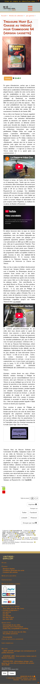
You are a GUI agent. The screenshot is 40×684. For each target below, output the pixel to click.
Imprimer (31, 504)
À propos (4, 566)
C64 (21, 538)
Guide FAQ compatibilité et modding (15, 628)
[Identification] (34, 676)
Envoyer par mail (29, 523)
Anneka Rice (27, 293)
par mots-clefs (8, 619)
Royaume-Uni (8, 539)
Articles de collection (16, 16)
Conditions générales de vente (13, 570)
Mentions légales (9, 569)
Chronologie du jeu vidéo (11, 625)
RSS (4, 673)
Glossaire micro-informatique (13, 627)
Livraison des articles (10, 572)
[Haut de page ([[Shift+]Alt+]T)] (38, 682)
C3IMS (34, 680)
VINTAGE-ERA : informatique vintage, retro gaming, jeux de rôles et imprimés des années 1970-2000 (18, 663)
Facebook (33, 512)
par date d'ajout (8, 617)
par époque (7, 615)
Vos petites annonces (10, 634)
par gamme (30, 16)
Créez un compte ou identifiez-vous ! (21, 1)
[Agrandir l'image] (16, 55)
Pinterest (34, 518)
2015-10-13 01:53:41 (8, 543)
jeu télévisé (18, 539)
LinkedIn (24, 518)
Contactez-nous (7, 580)
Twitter (24, 512)
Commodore (13, 538)
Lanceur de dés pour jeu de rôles (14, 632)
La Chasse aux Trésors (31, 539)
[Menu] (29, 8)
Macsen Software (9, 540)
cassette (26, 538)
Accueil (3, 16)
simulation (35, 538)
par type (6, 614)
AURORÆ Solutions (21, 678)
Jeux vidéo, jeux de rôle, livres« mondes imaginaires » (13, 609)
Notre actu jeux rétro (9, 576)
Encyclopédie (7, 637)
